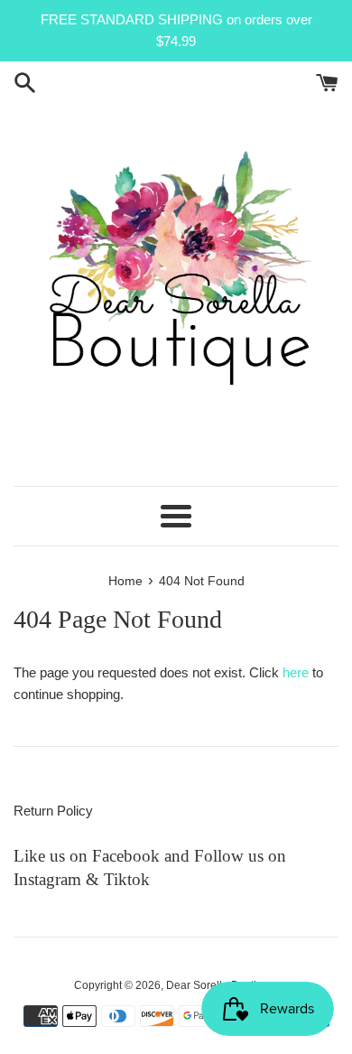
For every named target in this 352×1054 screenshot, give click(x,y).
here (296, 672)
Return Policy (53, 810)
